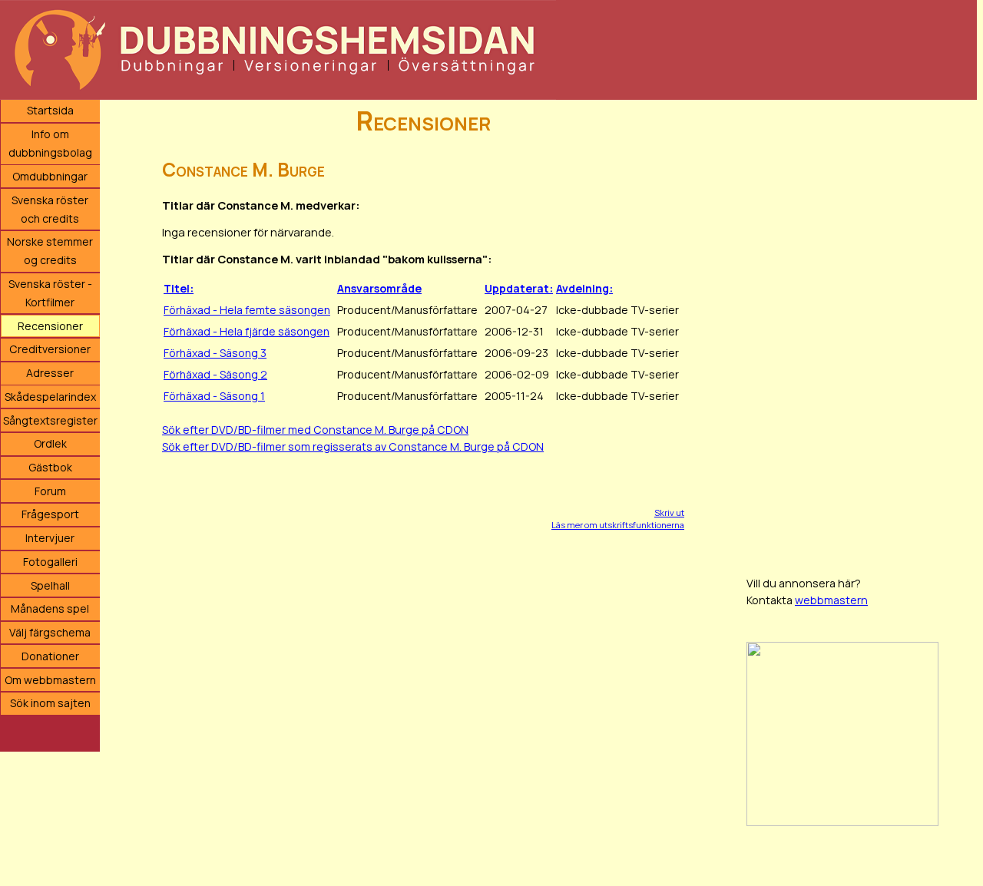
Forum (50, 491)
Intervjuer (49, 538)
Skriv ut (669, 512)
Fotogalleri (50, 561)
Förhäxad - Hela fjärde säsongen (246, 331)
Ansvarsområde (379, 288)
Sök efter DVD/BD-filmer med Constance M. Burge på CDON (315, 429)
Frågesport (50, 514)
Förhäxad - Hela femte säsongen (247, 309)
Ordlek (50, 443)
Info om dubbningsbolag (50, 143)
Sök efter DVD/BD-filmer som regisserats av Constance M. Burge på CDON (353, 446)
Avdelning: (584, 288)
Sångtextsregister (50, 420)
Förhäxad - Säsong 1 (214, 395)
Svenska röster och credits (50, 209)
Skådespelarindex (50, 396)
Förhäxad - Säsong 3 (215, 352)
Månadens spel (50, 608)
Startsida (50, 110)
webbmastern (831, 600)
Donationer (50, 656)
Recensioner (50, 326)
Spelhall (50, 585)
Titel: (179, 288)
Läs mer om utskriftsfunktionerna (617, 525)
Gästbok (50, 467)
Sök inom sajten (50, 703)
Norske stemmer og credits (50, 250)
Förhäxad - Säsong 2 (215, 374)
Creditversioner (50, 349)
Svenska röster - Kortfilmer (50, 292)
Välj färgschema (50, 632)
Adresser (50, 372)
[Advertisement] (861, 330)
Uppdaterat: (519, 288)
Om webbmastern (50, 680)
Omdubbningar (50, 176)
